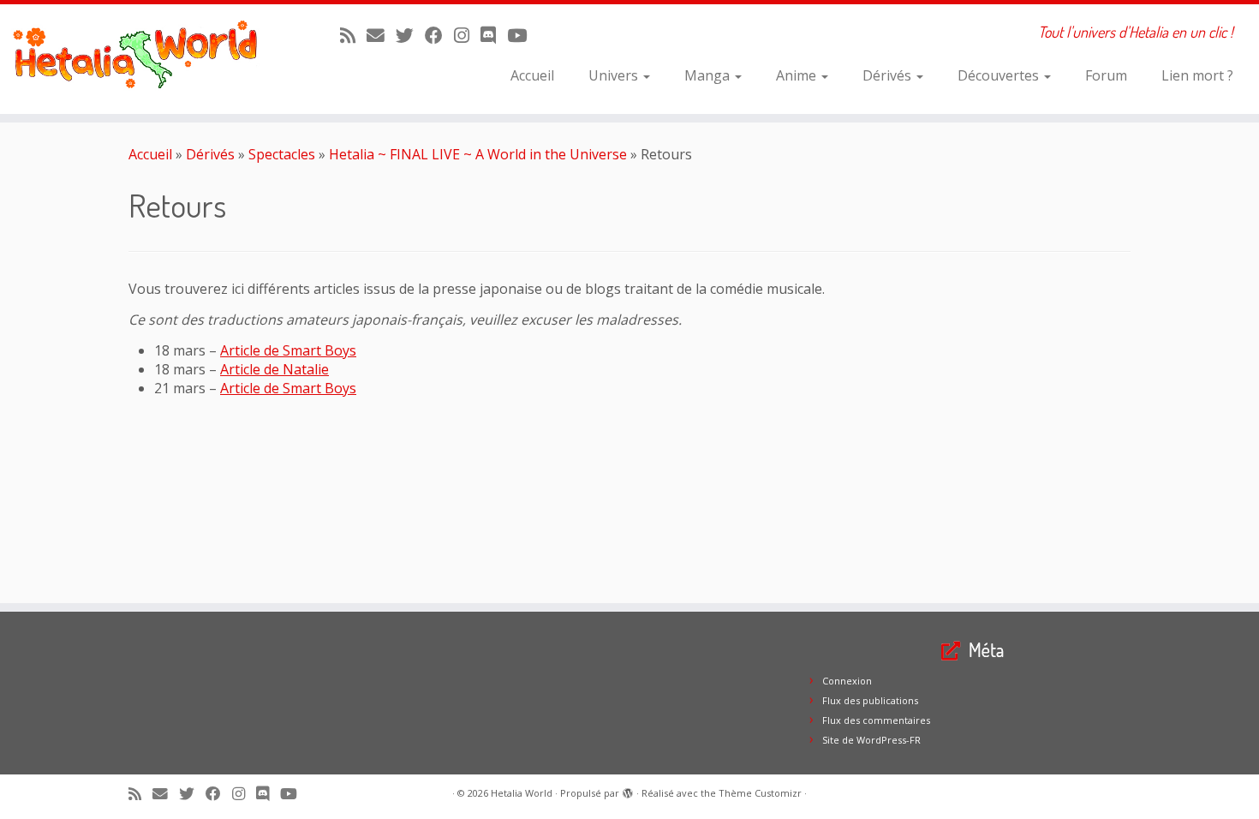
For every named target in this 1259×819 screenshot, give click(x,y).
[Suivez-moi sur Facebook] (439, 35)
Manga (708, 75)
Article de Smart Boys (288, 350)
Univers (614, 75)
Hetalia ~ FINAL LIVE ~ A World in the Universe (478, 154)
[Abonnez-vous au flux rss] (353, 35)
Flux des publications (870, 700)
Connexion (847, 680)
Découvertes (1000, 75)
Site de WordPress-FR (871, 739)
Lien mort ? (1197, 75)
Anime (798, 75)
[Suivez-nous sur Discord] (493, 35)
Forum (1106, 75)
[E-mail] (381, 35)
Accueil (532, 75)
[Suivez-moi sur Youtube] (522, 35)
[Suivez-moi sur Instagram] (467, 35)
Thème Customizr (760, 792)
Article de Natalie (274, 369)
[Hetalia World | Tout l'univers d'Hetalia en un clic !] (145, 59)
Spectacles (281, 154)
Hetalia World (521, 792)
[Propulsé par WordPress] (628, 790)
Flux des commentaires (876, 720)
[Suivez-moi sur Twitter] (410, 35)
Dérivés (888, 75)
